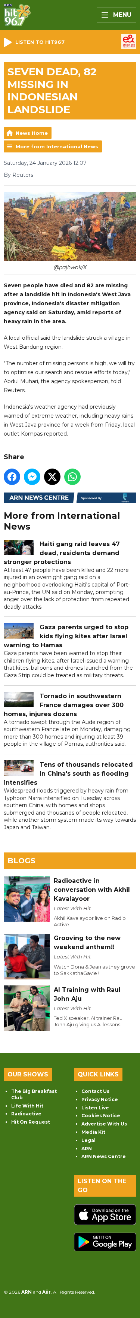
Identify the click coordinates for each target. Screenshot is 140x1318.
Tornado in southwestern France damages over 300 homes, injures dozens (64, 705)
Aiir (46, 1292)
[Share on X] (52, 477)
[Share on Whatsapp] (72, 477)
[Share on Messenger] (32, 477)
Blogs (21, 860)
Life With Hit (27, 1106)
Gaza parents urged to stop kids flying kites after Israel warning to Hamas (66, 636)
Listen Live (95, 1108)
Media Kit (93, 1132)
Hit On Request (30, 1122)
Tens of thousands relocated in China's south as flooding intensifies (68, 773)
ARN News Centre (103, 1156)
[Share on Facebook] (12, 477)
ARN (86, 1148)
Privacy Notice (99, 1099)
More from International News (57, 146)
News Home (32, 133)
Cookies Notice (100, 1115)
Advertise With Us (104, 1124)
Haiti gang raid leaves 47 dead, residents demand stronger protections (62, 553)
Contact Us (95, 1091)
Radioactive (26, 1113)
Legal (88, 1140)
